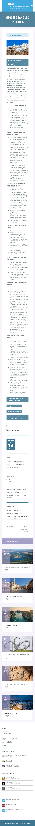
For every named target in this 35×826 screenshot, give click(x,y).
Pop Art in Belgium (10, 777)
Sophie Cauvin (9, 787)
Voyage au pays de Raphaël (13, 596)
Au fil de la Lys (9, 760)
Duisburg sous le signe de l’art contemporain (19, 655)
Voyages (16, 467)
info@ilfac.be (5, 745)
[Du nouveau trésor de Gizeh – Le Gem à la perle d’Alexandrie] (17, 673)
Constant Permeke (10, 527)
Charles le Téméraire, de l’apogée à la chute (24, 529)
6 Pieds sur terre (9, 782)
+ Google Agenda (12, 425)
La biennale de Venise (11, 625)
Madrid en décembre (11, 713)
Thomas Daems (25, 823)
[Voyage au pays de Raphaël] (17, 585)
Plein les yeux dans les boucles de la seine (18, 567)
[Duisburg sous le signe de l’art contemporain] (17, 644)
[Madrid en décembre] (17, 702)
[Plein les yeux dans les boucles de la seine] (17, 556)
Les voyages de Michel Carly (12, 799)
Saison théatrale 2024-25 (11, 804)
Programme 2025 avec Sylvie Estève (14, 809)
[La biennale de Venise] (17, 614)
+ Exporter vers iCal (13, 430)
